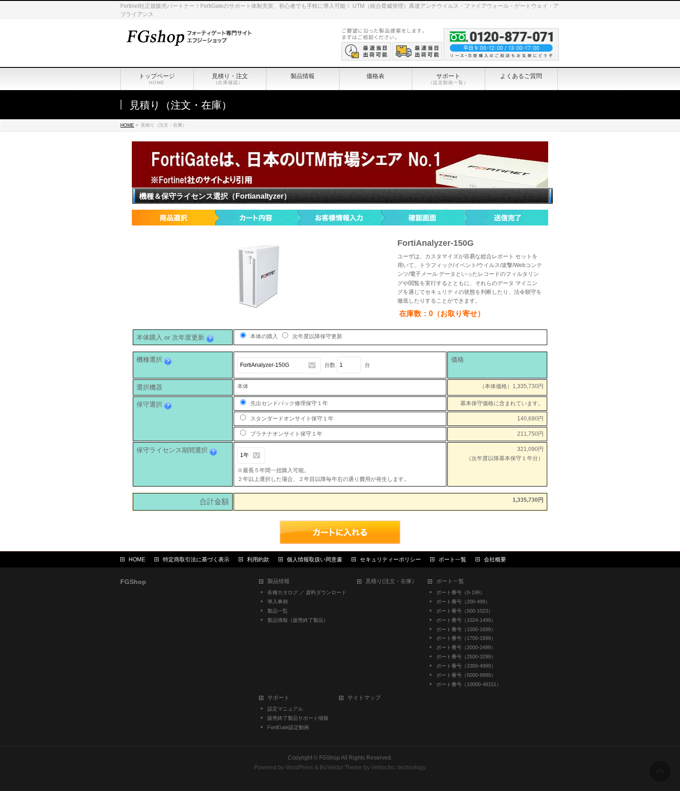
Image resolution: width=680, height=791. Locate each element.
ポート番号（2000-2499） (466, 647)
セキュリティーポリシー (390, 559)
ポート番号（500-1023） (464, 611)
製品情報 (278, 581)
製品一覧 (277, 611)
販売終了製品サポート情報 (297, 718)
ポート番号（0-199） (460, 592)
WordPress (299, 767)
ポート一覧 (452, 559)
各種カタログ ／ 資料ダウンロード (306, 592)
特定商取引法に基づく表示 (196, 559)
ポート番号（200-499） (463, 601)
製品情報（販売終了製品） (297, 620)
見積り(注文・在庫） (391, 581)
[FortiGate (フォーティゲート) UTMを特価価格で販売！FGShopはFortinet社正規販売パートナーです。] (187, 36)
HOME (137, 559)
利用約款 (258, 559)
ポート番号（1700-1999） (466, 638)
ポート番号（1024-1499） (466, 620)
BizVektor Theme (341, 767)
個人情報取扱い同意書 (314, 559)
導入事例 (277, 601)
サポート (278, 698)
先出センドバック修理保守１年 (288, 403)
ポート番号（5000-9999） (466, 675)
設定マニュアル (285, 709)
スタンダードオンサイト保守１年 (291, 418)
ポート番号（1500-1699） (466, 629)
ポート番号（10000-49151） (468, 684)
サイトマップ (364, 698)
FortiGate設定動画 (288, 727)
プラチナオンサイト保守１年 (285, 434)
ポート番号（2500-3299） (466, 656)
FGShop (329, 757)
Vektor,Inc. (383, 767)
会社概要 (495, 559)
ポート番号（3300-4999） (466, 666)
